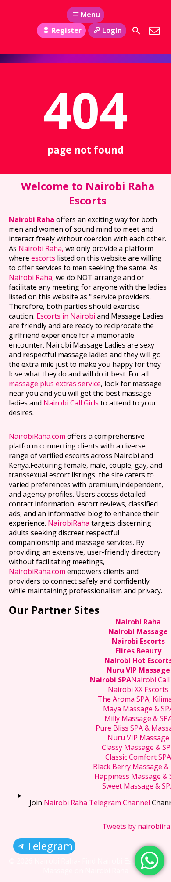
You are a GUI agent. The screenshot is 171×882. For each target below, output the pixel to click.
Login (112, 30)
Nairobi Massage (138, 631)
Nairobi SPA (110, 680)
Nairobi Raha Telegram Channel (97, 802)
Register (66, 30)
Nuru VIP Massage (138, 670)
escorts (44, 258)
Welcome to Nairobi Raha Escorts (87, 193)
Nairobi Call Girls (71, 403)
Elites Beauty (138, 651)
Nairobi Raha (31, 219)
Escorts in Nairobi (65, 316)
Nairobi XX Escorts (138, 689)
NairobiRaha (68, 523)
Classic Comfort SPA (138, 757)
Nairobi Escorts (138, 641)
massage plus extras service (55, 383)
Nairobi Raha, (41, 248)
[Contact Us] (154, 31)
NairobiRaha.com (37, 436)
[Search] (136, 31)
